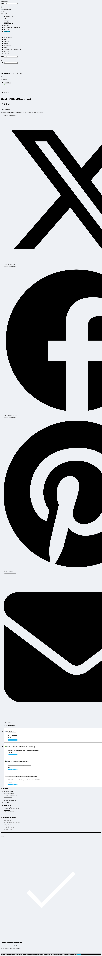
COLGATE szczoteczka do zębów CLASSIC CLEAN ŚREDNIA (24, 780)
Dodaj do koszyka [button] (12, 740)
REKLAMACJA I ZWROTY (9, 799)
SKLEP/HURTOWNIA (8, 791)
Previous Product (8, 82)
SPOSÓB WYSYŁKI (8, 797)
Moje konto (4, 13)
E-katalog (6, 53)
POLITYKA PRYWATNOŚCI (10, 801)
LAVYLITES (6, 51)
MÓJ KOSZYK (7, 810)
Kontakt (6, 47)
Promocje (6, 41)
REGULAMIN (6, 802)
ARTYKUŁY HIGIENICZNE (37, 112)
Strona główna (8, 37)
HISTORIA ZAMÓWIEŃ (9, 812)
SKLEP (5, 39)
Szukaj (2, 3)
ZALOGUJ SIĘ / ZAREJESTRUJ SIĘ (11, 808)
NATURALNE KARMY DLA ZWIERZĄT (12, 49)
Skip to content (5, 1)
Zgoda (79, 954)
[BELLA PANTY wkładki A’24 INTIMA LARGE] (7, 90)
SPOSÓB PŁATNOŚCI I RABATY (11, 795)
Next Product (7, 92)
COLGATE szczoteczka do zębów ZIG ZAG (19, 765)
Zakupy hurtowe (8, 45)
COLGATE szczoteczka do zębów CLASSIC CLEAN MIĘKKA (23, 750)
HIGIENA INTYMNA (21, 112)
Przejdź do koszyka (15, 948)
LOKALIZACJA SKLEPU (9, 793)
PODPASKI (28, 112)
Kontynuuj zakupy (5, 948)
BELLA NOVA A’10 (12, 735)
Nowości (6, 43)
